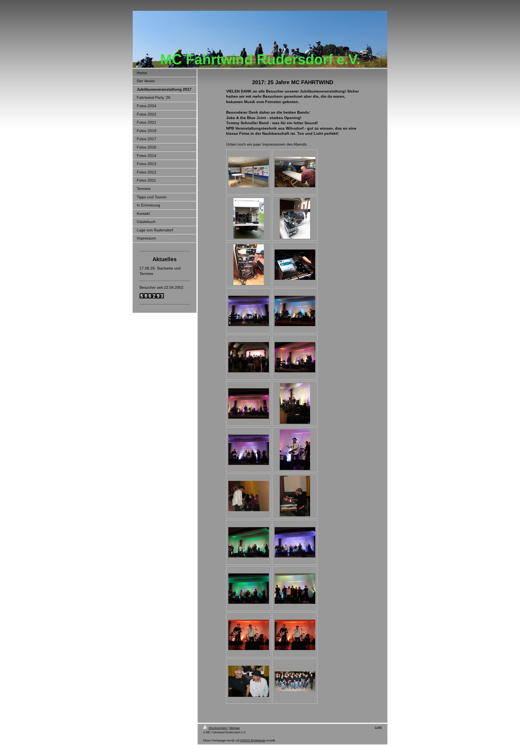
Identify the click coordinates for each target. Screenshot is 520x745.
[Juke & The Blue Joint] (295, 311)
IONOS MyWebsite (252, 740)
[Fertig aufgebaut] (248, 311)
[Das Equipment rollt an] (248, 218)
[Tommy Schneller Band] (248, 450)
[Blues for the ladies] (248, 496)
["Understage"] (295, 172)
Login (378, 727)
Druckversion (217, 728)
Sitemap (234, 728)
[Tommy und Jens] (248, 635)
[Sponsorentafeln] (248, 172)
